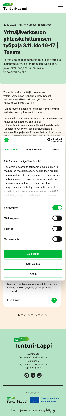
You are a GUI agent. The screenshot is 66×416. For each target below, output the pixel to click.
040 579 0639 (33, 368)
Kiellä (33, 273)
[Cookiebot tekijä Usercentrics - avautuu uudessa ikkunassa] (47, 140)
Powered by (43, 410)
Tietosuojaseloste (20, 410)
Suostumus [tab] (11, 149)
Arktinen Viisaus (27, 24)
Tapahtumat (44, 24)
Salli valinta (33, 263)
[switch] (57, 218)
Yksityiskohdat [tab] (33, 149)
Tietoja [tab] (54, 149)
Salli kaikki (33, 253)
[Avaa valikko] (60, 6)
